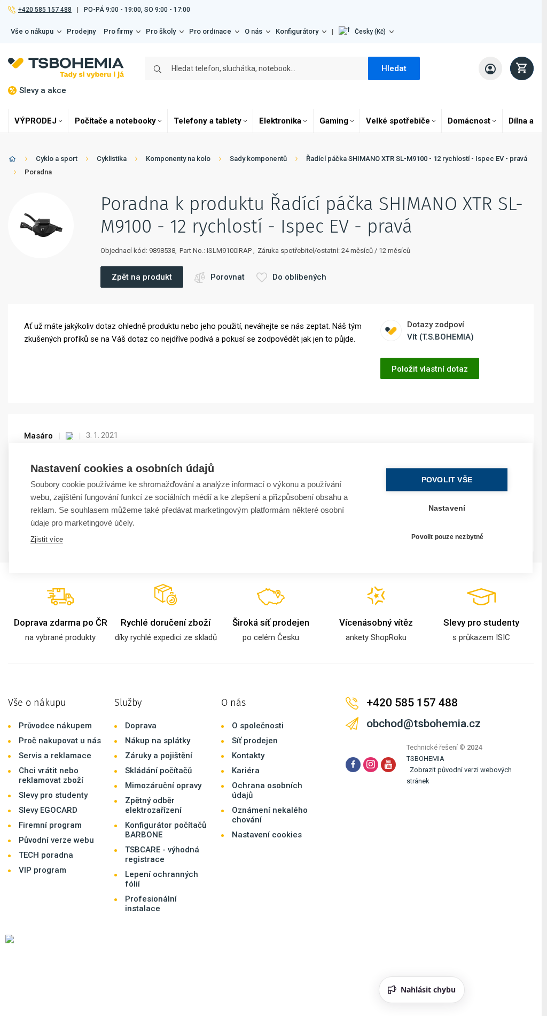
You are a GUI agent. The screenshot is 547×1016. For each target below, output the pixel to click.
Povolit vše (446, 480)
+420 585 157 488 (45, 9)
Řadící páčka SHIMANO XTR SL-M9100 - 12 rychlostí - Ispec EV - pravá (416, 159)
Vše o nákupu (32, 31)
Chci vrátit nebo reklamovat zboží (51, 775)
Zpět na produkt (142, 277)
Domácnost (469, 121)
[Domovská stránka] (12, 161)
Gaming (333, 121)
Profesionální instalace (151, 903)
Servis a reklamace (55, 755)
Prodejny (81, 31)
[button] (366, 31)
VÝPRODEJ (35, 121)
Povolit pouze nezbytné (447, 536)
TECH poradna (46, 855)
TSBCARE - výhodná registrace (162, 854)
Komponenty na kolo (178, 159)
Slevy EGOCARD (48, 810)
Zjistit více (46, 539)
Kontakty (248, 755)
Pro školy (161, 31)
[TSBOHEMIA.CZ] (66, 68)
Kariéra (246, 770)
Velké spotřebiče (398, 121)
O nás (253, 31)
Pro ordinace (210, 31)
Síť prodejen (255, 740)
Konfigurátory (297, 31)
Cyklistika (112, 159)
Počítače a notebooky (115, 121)
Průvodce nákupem (55, 725)
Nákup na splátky (157, 740)
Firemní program (50, 825)
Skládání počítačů (158, 770)
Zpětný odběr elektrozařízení (153, 805)
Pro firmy (118, 31)
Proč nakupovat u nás (60, 740)
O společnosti (258, 725)
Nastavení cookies (267, 835)
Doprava (141, 725)
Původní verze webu (56, 840)
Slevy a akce (42, 90)
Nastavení (447, 508)
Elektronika (280, 121)
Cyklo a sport (56, 159)
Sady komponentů (258, 159)
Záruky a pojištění (158, 755)
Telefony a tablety (207, 121)
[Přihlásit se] (490, 68)
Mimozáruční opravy (163, 785)
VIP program (42, 870)
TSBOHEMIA (425, 759)
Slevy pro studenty (53, 795)
